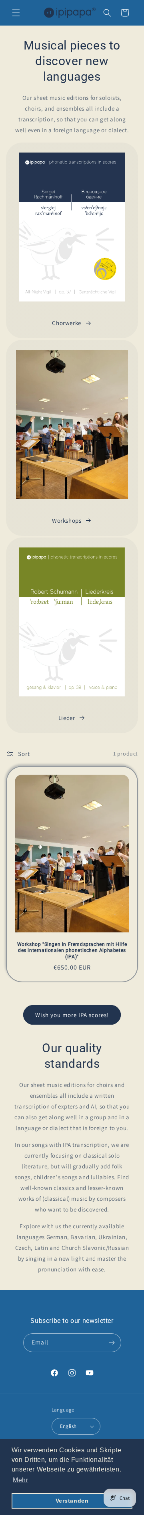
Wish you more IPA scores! (72, 1015)
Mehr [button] (20, 1480)
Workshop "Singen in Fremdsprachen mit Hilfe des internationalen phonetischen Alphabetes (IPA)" (72, 951)
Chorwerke (66, 323)
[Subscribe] (112, 1342)
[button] (16, 13)
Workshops (66, 520)
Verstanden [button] (72, 1500)
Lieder (66, 718)
